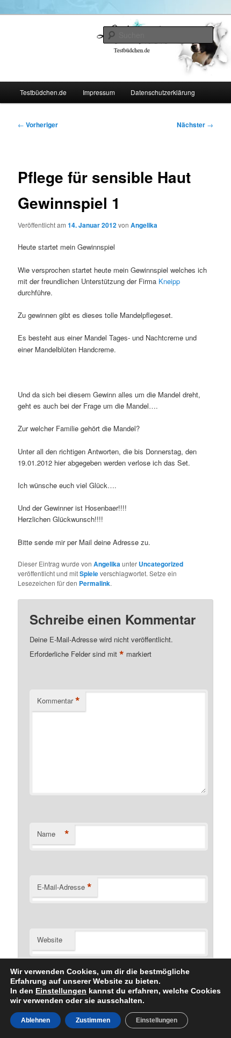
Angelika (144, 225)
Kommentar (58, 700)
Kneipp (169, 281)
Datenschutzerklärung (163, 92)
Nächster (195, 124)
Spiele (89, 573)
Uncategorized (161, 564)
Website (49, 939)
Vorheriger (38, 124)
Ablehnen (35, 1020)
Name (53, 834)
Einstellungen (60, 990)
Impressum (99, 92)
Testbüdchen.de (43, 92)
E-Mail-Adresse (64, 887)
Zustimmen (93, 1020)
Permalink (94, 583)
